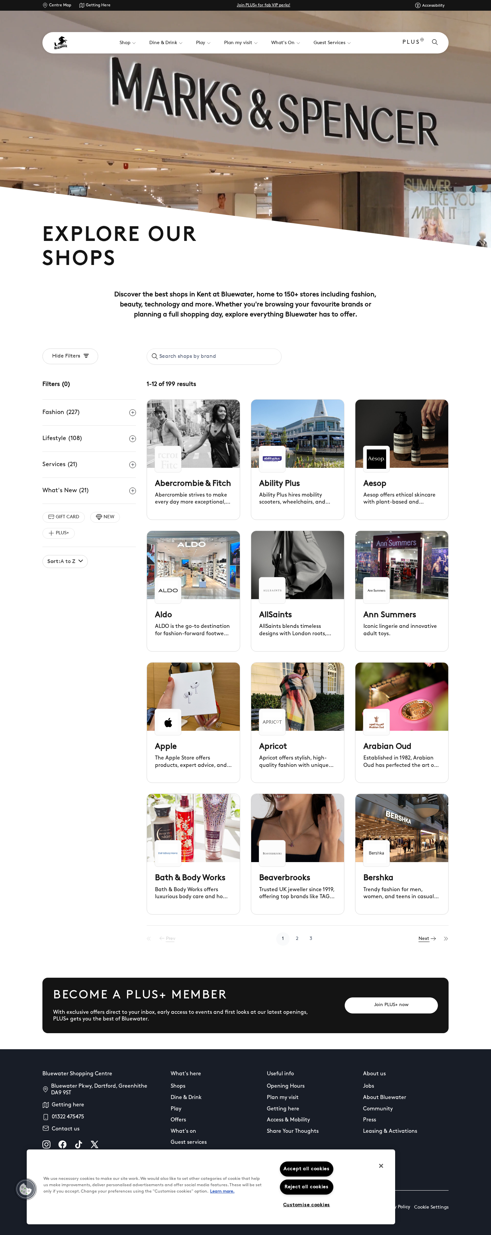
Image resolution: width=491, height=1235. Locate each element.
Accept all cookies (307, 1169)
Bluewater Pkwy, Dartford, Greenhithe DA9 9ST (99, 1090)
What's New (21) (65, 491)
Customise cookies (306, 1205)
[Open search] (435, 42)
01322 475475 (68, 1117)
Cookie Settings (431, 1207)
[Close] (381, 1165)
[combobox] (214, 357)
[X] (95, 1144)
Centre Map (60, 5)
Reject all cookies (307, 1187)
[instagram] (46, 1144)
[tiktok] (78, 1144)
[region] (211, 1186)
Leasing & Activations (390, 1131)
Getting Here (98, 5)
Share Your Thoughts (293, 1131)
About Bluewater (384, 1097)
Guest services (189, 1142)
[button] (25, 1189)
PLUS (411, 42)
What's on (183, 1131)
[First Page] (149, 939)
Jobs (368, 1086)
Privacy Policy (395, 1207)
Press (369, 1120)
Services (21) (60, 465)
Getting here (68, 1105)
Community (378, 1109)
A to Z (61, 561)
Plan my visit (283, 1097)
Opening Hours (286, 1086)
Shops (178, 1086)
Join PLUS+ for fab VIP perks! (263, 5)
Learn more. (222, 1191)
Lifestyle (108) (62, 439)
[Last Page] (446, 939)
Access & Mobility (288, 1120)
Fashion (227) (61, 413)
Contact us (65, 1129)
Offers (178, 1120)
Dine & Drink (186, 1097)
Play (176, 1109)
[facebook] (62, 1144)
